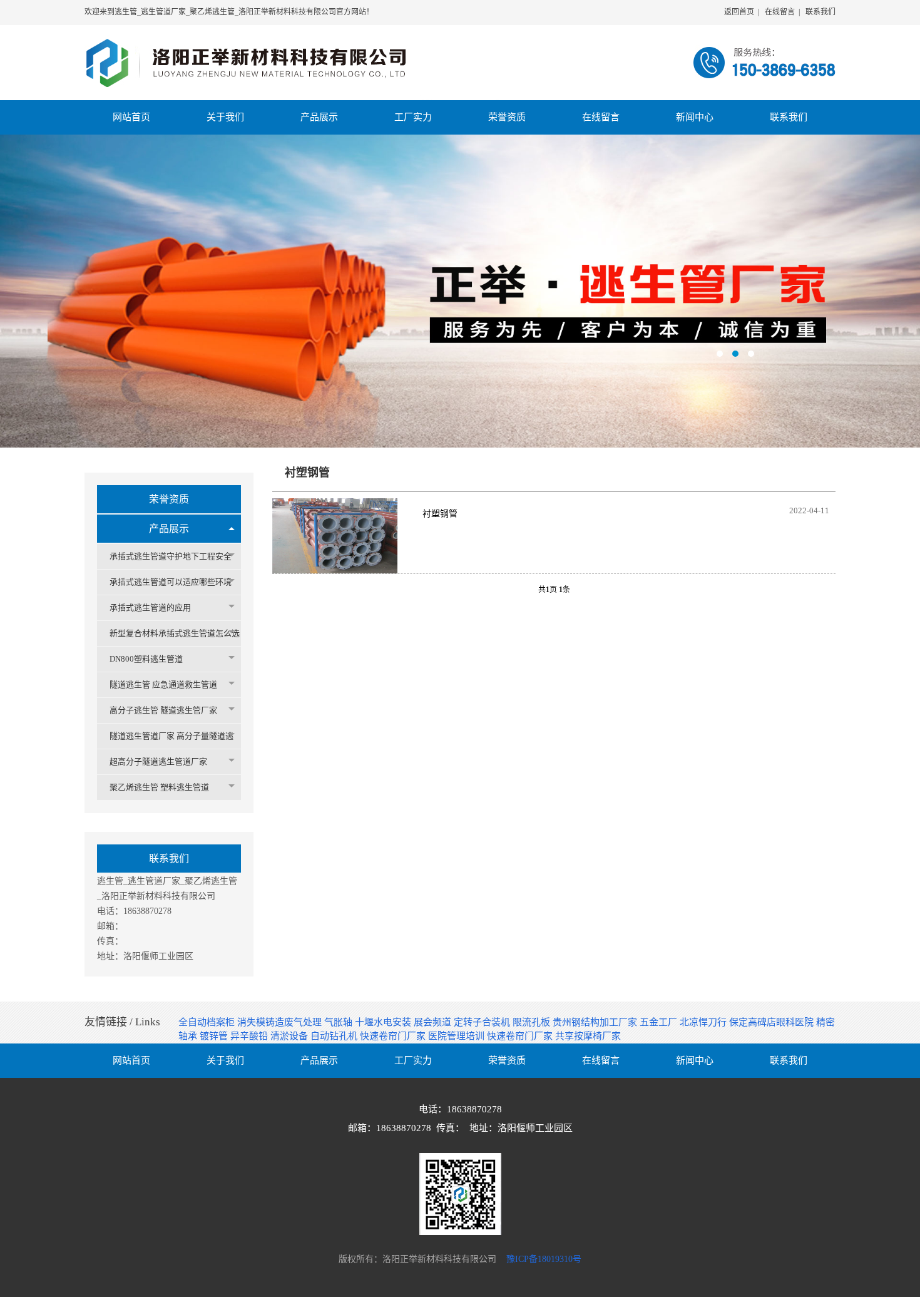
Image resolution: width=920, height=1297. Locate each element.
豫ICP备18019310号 (543, 1259)
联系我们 (820, 12)
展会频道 (434, 1022)
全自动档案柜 (207, 1022)
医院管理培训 (457, 1036)
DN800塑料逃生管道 (146, 659)
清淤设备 (290, 1036)
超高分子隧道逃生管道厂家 (158, 761)
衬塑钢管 (439, 513)
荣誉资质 (169, 499)
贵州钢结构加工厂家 (596, 1022)
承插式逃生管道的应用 (150, 607)
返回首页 (739, 12)
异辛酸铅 (250, 1036)
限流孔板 (533, 1022)
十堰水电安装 (384, 1022)
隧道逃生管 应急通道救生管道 (163, 684)
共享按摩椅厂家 (588, 1036)
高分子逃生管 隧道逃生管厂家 (163, 710)
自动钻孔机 (335, 1036)
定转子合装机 (483, 1022)
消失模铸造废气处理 (280, 1022)
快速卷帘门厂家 (394, 1036)
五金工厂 (660, 1022)
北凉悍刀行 (704, 1022)
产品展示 (169, 528)
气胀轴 (339, 1022)
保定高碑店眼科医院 (772, 1022)
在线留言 (780, 12)
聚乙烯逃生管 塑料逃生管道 (159, 787)
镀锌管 (215, 1036)
